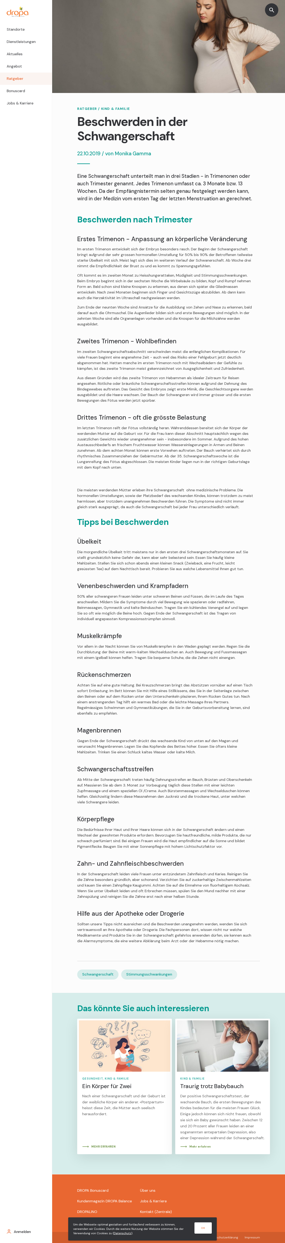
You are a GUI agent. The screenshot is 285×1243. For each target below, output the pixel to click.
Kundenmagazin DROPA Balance (104, 1201)
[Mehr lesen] (124, 1086)
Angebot (14, 66)
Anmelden (22, 1231)
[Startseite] (26, 12)
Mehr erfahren (200, 1146)
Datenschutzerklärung (223, 1237)
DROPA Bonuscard (92, 1190)
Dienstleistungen (21, 41)
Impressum (252, 1237)
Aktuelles (15, 53)
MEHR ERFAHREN (103, 1146)
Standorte (16, 29)
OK (203, 1228)
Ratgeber (15, 78)
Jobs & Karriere (20, 103)
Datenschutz (122, 1233)
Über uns (147, 1190)
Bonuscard (16, 90)
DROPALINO (87, 1211)
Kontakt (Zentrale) (156, 1211)
